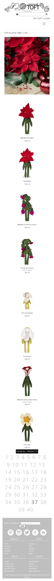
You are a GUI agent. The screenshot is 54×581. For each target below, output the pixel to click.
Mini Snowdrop (27, 314)
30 (17, 494)
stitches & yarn (9, 568)
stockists (7, 551)
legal (31, 553)
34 (8, 502)
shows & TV (33, 566)
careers (7, 549)
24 (8, 487)
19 (8, 479)
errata (31, 551)
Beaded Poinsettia (27, 139)
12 (33, 464)
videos (6, 561)
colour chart (8, 564)
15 (17, 472)
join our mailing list (11, 523)
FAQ (30, 546)
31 (26, 494)
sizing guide (8, 566)
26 (26, 487)
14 (8, 472)
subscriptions (34, 561)
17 (34, 472)
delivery (32, 549)
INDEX (31, 564)
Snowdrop (27, 357)
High (19, 33)
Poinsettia (27, 182)
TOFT (6, 544)
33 (43, 494)
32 (34, 494)
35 (17, 502)
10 (15, 464)
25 (17, 487)
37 (34, 502)
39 (21, 509)
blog (6, 553)
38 (43, 502)
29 (8, 494)
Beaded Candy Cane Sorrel (27, 402)
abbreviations (9, 571)
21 (26, 479)
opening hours (34, 571)
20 (17, 479)
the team (7, 546)
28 (43, 487)
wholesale (32, 568)
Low (25, 33)
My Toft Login (42, 18)
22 (34, 479)
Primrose (27, 446)
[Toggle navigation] (44, 23)
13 (42, 464)
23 (43, 479)
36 (26, 502)
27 (34, 487)
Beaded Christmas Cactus (27, 226)
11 (24, 464)
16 (26, 472)
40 (30, 509)
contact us (33, 544)
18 (43, 472)
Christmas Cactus (27, 270)
